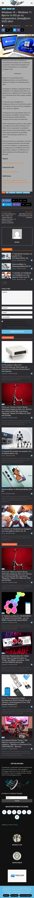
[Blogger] (4, 812)
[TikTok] (24, 812)
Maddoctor (17, 845)
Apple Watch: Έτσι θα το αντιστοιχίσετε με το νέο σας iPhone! (25, 215)
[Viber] (18, 30)
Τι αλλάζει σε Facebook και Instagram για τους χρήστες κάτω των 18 (21, 275)
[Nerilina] (3, 26)
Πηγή (4, 187)
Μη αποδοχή (14, 895)
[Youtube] (17, 817)
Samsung (4, 268)
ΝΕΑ (13, 8)
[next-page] (5, 283)
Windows (4, 8)
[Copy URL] (22, 30)
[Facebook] (3, 30)
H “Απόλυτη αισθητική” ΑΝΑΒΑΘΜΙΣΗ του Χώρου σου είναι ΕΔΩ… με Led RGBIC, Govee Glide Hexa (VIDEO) (16, 618)
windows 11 (19, 192)
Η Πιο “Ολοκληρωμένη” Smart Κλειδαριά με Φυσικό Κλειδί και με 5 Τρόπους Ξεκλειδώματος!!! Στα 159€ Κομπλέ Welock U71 (16, 701)
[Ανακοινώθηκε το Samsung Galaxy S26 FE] (6, 266)
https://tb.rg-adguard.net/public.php (12, 163)
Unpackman (5, 373)
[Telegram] (14, 30)
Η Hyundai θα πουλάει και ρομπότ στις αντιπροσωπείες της (17, 452)
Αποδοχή (6, 895)
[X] (7, 30)
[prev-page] (3, 283)
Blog (3, 362)
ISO (7, 192)
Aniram (14, 260)
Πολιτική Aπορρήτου (25, 895)
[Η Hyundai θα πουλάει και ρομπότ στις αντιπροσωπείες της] (6, 256)
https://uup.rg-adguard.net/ (10, 171)
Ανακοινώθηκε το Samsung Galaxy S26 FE (21, 265)
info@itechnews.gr (13, 825)
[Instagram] (14, 812)
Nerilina (7, 25)
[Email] (11, 30)
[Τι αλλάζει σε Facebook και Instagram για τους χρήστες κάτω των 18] (6, 275)
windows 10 (12, 192)
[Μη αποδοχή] (32, 892)
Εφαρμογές (9, 8)
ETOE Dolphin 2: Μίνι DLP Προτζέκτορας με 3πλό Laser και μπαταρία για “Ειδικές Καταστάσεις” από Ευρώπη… (16, 368)
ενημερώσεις (26, 192)
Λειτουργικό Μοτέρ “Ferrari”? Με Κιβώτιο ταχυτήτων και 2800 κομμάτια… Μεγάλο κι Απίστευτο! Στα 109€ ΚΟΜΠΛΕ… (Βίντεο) (16, 743)
